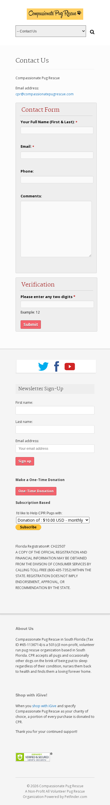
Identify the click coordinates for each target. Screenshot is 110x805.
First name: (24, 402)
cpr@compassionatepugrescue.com (45, 94)
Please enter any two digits (48, 296)
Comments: (31, 196)
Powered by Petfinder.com (66, 796)
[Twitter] (43, 364)
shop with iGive (44, 705)
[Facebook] (56, 364)
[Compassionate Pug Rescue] (55, 14)
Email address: (27, 440)
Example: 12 (30, 312)
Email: (27, 146)
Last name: (24, 421)
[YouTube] (69, 364)
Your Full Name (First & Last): (49, 121)
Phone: (27, 171)
